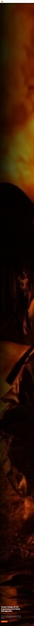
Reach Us (4, 621)
